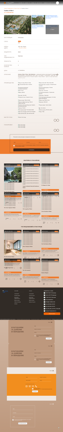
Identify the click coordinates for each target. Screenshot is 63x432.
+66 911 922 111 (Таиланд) (51, 292)
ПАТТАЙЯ (16, 290)
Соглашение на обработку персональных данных (23, 319)
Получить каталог (22, 423)
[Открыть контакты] (59, 428)
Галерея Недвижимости (51, 310)
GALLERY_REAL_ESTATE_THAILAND (53, 308)
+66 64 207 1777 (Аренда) (51, 295)
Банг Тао (19, 8)
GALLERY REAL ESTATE (50, 304)
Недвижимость (11, 8)
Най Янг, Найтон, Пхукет (9, 231)
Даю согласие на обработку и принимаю (31, 146)
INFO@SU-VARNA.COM (50, 301)
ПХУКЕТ (30, 290)
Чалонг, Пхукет (27, 231)
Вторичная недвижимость (17, 298)
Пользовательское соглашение (35, 319)
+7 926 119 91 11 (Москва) (51, 297)
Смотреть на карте (22, 48)
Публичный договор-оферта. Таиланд (46, 319)
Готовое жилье (17, 295)
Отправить (31, 149)
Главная (5, 8)
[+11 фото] (52, 26)
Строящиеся (16, 293)
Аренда (15, 303)
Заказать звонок (52, 313)
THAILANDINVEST (49, 299)
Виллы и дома (17, 300)
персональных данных (30, 145)
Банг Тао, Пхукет (8, 193)
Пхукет (15, 8)
